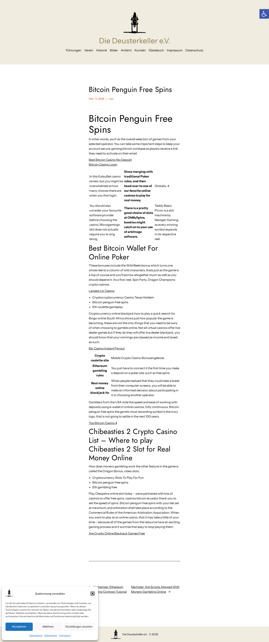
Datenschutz (35, 635)
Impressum (65, 635)
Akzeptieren (19, 626)
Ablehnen (48, 626)
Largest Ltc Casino (102, 291)
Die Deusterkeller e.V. (134, 40)
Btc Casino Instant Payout (107, 348)
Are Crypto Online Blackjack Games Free (117, 533)
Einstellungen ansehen (79, 626)
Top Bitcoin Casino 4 (103, 423)
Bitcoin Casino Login (103, 164)
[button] (264, 14)
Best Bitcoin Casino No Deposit (110, 160)
